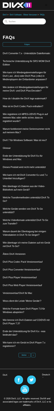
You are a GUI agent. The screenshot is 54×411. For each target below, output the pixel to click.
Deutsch (46, 374)
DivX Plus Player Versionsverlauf (20, 277)
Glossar (7, 148)
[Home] (17, 5)
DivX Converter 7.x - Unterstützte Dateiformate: (26, 53)
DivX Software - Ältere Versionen (23, 15)
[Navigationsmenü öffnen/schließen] (46, 5)
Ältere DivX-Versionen (14, 254)
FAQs (42, 15)
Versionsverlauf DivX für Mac (17, 293)
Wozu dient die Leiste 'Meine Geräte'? (22, 301)
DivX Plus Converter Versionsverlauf (21, 269)
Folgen (27, 44)
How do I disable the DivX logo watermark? (25, 98)
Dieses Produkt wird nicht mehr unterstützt (24, 167)
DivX (5, 15)
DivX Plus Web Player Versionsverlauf (22, 285)
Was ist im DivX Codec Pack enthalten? (23, 106)
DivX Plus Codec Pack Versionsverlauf (22, 262)
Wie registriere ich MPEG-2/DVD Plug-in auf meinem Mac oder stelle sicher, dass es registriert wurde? (25, 117)
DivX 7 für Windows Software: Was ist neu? (25, 140)
